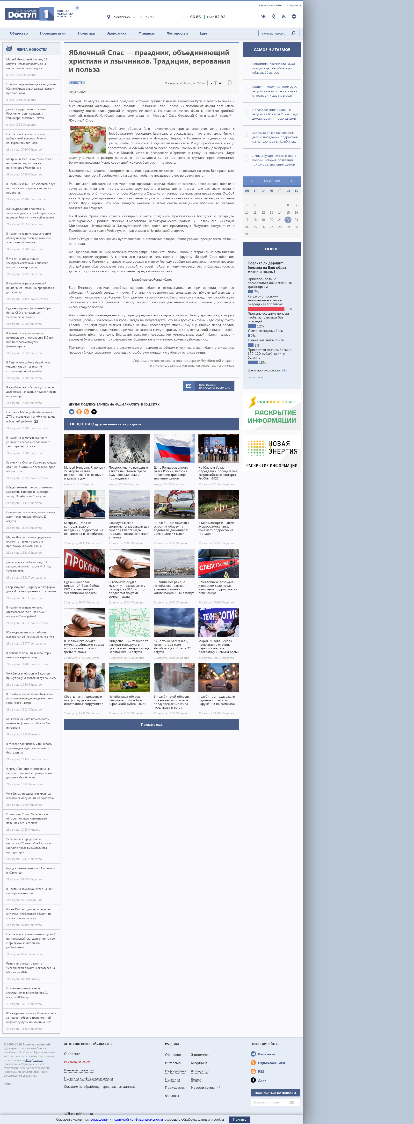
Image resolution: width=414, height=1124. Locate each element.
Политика (86, 33)
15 (288, 212)
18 (255, 220)
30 (296, 227)
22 (288, 220)
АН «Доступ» (34, 1060)
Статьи (8, 1084)
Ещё (203, 33)
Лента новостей (32, 49)
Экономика (116, 33)
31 (246, 234)
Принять (239, 1119)
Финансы (146, 33)
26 (263, 227)
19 (263, 220)
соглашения (100, 1119)
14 (280, 212)
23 (296, 220)
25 (255, 227)
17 (246, 220)
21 (280, 220)
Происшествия (53, 33)
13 (271, 212)
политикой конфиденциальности (137, 1119)
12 (263, 212)
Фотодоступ (177, 33)
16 (296, 212)
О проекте (294, 5)
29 (288, 227)
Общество (19, 33)
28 (280, 227)
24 (246, 227)
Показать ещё (151, 724)
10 (246, 212)
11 (254, 212)
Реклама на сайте (270, 5)
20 (271, 220)
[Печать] (230, 83)
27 (271, 227)
